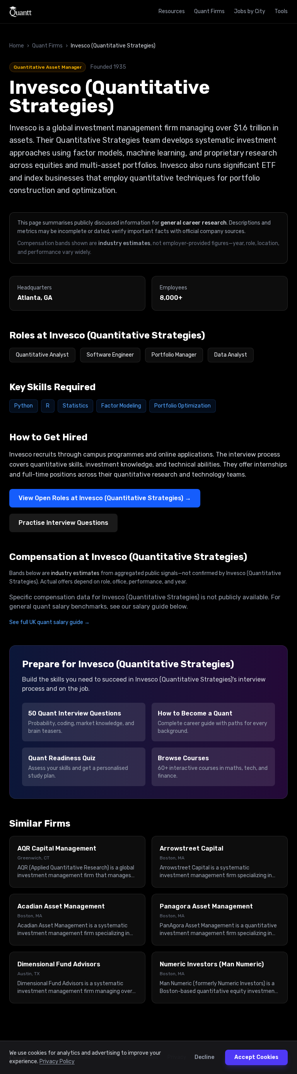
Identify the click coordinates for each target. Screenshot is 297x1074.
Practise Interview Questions (63, 522)
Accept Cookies (256, 1057)
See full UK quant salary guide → (49, 622)
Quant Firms (209, 11)
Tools (281, 11)
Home (16, 45)
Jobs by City (249, 11)
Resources (172, 11)
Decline (204, 1057)
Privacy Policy (57, 1061)
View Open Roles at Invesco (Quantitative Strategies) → (105, 498)
